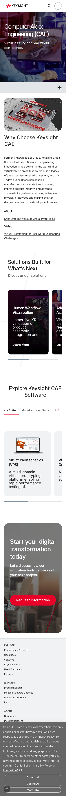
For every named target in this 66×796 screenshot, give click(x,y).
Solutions (9, 659)
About (8, 711)
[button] (33, 87)
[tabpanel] (33, 463)
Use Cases (10, 655)
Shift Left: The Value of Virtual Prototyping (29, 218)
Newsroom (10, 716)
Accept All (33, 777)
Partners (8, 674)
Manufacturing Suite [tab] (35, 410)
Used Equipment (13, 669)
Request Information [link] (33, 600)
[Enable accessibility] (7, 789)
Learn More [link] (21, 344)
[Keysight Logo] (18, 6)
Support (9, 683)
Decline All (33, 783)
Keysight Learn (12, 664)
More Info (33, 790)
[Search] (49, 6)
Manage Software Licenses (18, 692)
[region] (33, 310)
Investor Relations (13, 720)
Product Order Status (15, 697)
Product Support (13, 687)
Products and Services (16, 650)
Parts (7, 702)
